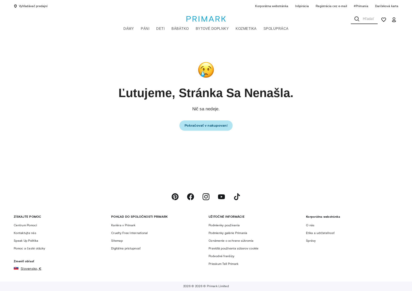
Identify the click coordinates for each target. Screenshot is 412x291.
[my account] (394, 19)
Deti (160, 28)
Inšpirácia (302, 6)
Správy (311, 241)
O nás (310, 225)
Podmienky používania (224, 225)
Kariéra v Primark (123, 225)
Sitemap (117, 241)
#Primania (361, 6)
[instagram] (206, 196)
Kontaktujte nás (25, 233)
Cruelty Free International (129, 233)
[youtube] (221, 196)
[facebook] (190, 196)
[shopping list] (383, 19)
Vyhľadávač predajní (33, 6)
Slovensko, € (31, 269)
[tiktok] (237, 196)
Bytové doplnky (212, 28)
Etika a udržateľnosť (320, 233)
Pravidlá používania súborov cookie (234, 248)
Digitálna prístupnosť (126, 248)
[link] (206, 125)
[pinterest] (175, 196)
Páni (145, 28)
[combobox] (364, 19)
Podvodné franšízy (221, 256)
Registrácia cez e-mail (331, 6)
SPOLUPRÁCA (276, 28)
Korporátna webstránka (271, 6)
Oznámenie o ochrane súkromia (231, 241)
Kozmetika (246, 28)
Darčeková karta (386, 6)
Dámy (128, 28)
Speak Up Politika (26, 241)
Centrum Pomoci (25, 225)
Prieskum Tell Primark (223, 264)
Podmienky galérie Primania (228, 233)
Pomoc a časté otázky (29, 248)
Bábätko (180, 28)
